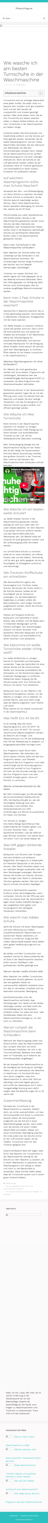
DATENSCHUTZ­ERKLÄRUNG (29, 1516)
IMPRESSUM (14, 1516)
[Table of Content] (41, 93)
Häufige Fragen (11, 1183)
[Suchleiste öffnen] (44, 18)
